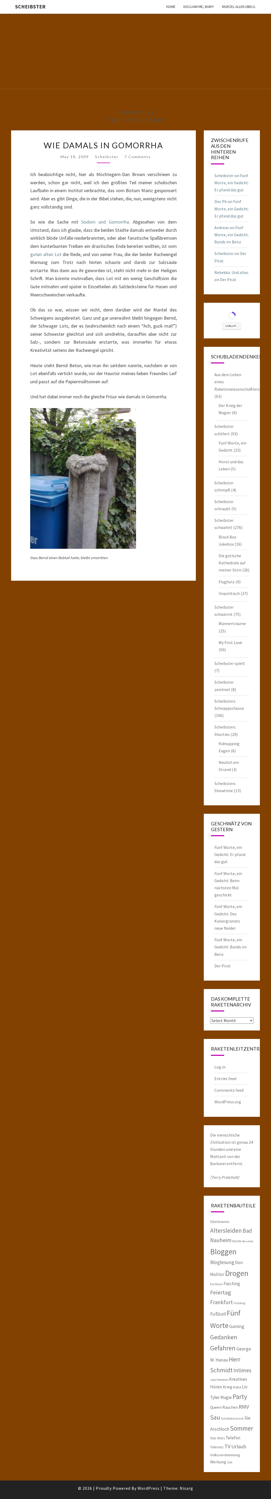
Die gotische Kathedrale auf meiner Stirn (232, 563)
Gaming (236, 1326)
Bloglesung (222, 1262)
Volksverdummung (225, 1454)
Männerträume (232, 623)
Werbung (218, 1461)
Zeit (229, 1462)
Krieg (227, 1386)
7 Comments (137, 156)
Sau (215, 1417)
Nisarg (186, 1488)
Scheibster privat (232, 1418)
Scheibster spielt (229, 663)
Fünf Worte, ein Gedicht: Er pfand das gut (231, 182)
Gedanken (223, 1337)
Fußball (218, 1314)
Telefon (232, 1438)
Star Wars (217, 1438)
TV (227, 1446)
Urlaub (238, 1446)
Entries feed (225, 1078)
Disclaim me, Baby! (198, 6)
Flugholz (227, 581)
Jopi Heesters (219, 1380)
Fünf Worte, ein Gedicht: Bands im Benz (231, 234)
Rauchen (230, 1407)
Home (170, 6)
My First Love (230, 642)
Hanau (221, 1360)
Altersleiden (226, 1230)
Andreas (221, 227)
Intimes (242, 1370)
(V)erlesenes (219, 1221)
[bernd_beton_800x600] (83, 480)
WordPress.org (227, 1101)
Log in (219, 1067)
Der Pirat (228, 279)
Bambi (236, 1241)
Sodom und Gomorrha (105, 222)
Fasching (232, 1284)
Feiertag (220, 1292)
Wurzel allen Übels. (239, 6)
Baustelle (247, 1241)
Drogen (237, 1273)
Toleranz (217, 1447)
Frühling (239, 1303)
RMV (244, 1406)
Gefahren (223, 1348)
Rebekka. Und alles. (231, 272)
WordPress (149, 1488)
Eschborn (216, 1284)
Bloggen (223, 1251)
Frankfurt (221, 1302)
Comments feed (228, 1090)
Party (240, 1396)
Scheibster (30, 6)
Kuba (237, 1387)
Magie (226, 1397)
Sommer (241, 1428)
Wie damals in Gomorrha (103, 145)
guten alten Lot (45, 254)
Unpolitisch (229, 593)
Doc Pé (220, 201)
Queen (216, 1407)
